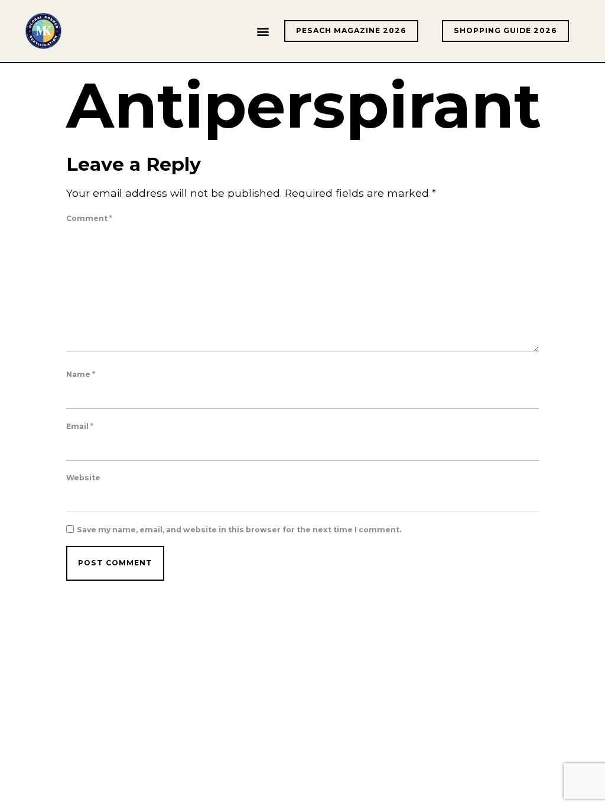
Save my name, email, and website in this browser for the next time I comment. (239, 529)
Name (80, 374)
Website (83, 477)
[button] (262, 31)
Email (79, 426)
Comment (89, 218)
